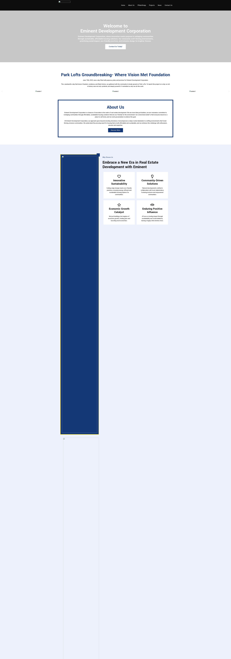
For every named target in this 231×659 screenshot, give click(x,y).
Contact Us (168, 5)
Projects (152, 5)
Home (123, 5)
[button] (2, 91)
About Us (131, 5)
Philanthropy (142, 5)
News (160, 5)
